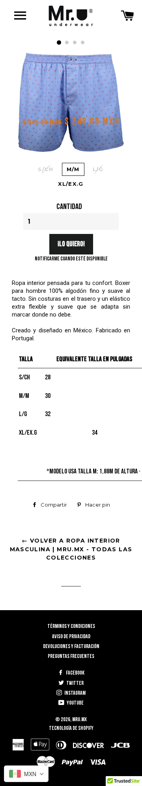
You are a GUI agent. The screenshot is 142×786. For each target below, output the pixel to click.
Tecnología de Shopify (71, 728)
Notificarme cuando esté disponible (71, 258)
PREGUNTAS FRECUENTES (71, 656)
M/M (73, 169)
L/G (98, 169)
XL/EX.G (70, 184)
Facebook (74, 672)
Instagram (75, 693)
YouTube (75, 702)
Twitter (74, 683)
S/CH (45, 169)
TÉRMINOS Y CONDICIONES (71, 626)
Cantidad (69, 206)
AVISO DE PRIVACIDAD (71, 636)
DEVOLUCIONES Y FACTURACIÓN (71, 646)
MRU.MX (79, 719)
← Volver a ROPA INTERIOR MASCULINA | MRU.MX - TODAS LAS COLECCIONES (71, 549)
